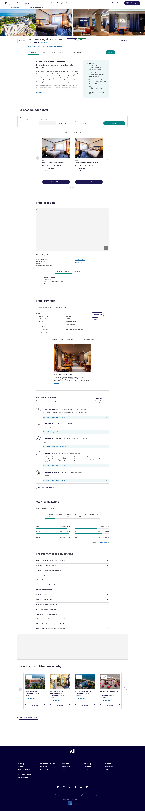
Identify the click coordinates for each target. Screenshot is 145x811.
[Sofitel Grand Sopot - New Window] (35, 681)
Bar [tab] (62, 339)
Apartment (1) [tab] (77, 132)
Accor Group (21, 766)
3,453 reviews (44, 42)
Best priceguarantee (124, 39)
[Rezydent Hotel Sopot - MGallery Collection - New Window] (60, 681)
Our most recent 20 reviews (46, 487)
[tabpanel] (72, 162)
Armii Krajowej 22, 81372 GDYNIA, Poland (40, 46)
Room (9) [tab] (66, 132)
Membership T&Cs (57, 795)
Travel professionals (45, 772)
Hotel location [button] (45, 202)
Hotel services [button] (45, 300)
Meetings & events (44, 769)
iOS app (85, 769)
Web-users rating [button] (47, 502)
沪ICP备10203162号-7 (78, 799)
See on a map (31, 698)
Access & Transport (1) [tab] (63, 271)
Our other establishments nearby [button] (39, 666)
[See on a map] (72, 229)
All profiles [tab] (50, 515)
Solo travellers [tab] (94, 515)
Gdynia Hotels (24, 7)
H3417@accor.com (80, 262)
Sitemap (64, 769)
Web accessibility (66, 766)
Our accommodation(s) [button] (32, 110)
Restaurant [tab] (54, 339)
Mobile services (87, 766)
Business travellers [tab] (80, 515)
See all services (97, 314)
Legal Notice (83, 795)
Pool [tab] (78, 339)
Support (107, 769)
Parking (95, 319)
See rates (110, 52)
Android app (86, 772)
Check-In (24, 119)
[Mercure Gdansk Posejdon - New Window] (110, 681)
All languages (65, 772)
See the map (58, 46)
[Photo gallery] (72, 22)
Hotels (6, 7)
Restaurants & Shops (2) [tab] (81, 271)
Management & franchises (24, 769)
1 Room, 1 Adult (63, 123)
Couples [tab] (68, 515)
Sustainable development (24, 774)
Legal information (25, 732)
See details (56, 383)
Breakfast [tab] (70, 339)
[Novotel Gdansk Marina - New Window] (85, 681)
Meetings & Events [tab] (89, 339)
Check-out (43, 119)
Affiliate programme (23, 777)
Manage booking (109, 766)
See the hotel (35, 706)
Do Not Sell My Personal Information (98, 795)
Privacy (67, 795)
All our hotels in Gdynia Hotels (28, 717)
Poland (17, 7)
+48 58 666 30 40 (80, 260)
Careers (20, 772)
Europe (12, 7)
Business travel (43, 766)
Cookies (74, 795)
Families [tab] (59, 515)
